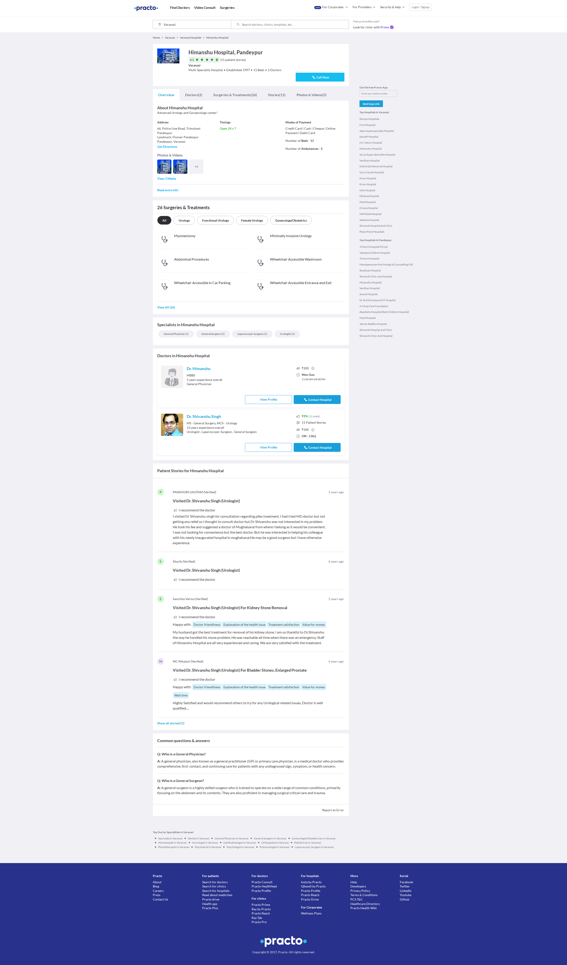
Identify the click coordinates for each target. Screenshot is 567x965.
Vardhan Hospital (369, 160)
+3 (196, 166)
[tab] (166, 95)
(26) (235, 95)
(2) (193, 95)
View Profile (268, 399)
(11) (276, 95)
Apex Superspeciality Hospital (376, 131)
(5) (311, 95)
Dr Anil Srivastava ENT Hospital (377, 300)
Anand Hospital (368, 294)
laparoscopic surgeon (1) (252, 333)
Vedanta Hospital (369, 220)
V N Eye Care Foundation (373, 306)
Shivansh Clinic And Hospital (375, 335)
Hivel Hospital (367, 202)
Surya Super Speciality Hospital (377, 154)
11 (314, 422)
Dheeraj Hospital (369, 196)
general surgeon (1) (213, 333)
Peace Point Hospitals (371, 231)
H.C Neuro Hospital (370, 142)
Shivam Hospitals (369, 119)
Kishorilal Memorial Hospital (375, 166)
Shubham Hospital (370, 270)
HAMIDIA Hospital (370, 214)
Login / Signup (420, 7)
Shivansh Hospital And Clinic (375, 225)
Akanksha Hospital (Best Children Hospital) (384, 312)
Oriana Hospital (368, 208)
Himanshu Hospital (370, 148)
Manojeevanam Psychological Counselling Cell (386, 264)
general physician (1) (176, 333)
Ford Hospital (367, 125)
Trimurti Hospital (369, 258)
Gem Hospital (367, 190)
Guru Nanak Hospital (371, 172)
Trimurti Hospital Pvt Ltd (373, 246)
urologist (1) (287, 333)
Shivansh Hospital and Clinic (375, 329)
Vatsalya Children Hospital (374, 252)
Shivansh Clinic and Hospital (375, 276)
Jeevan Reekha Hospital (373, 324)
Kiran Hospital (367, 178)
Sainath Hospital (368, 136)
